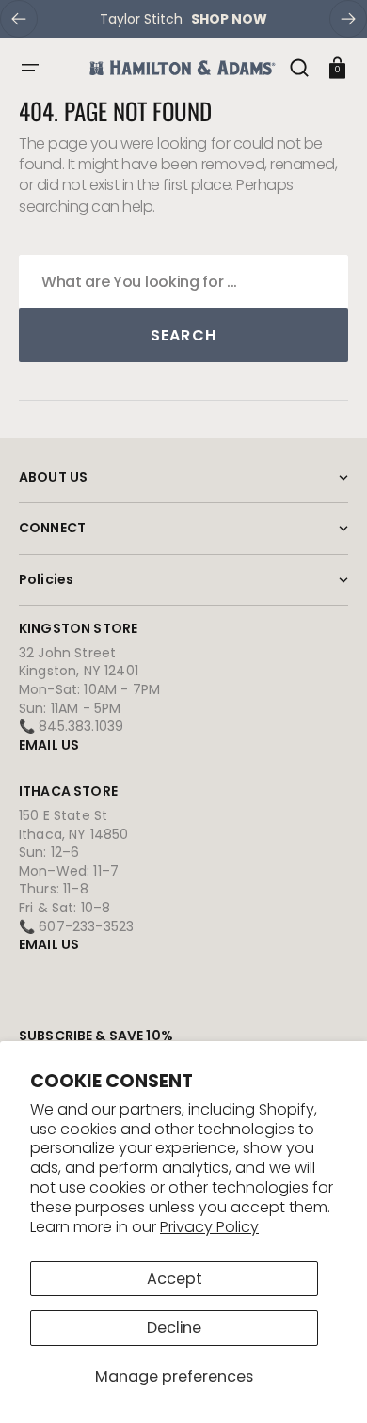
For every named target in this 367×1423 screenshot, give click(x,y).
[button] (30, 67)
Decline (174, 1327)
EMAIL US (49, 744)
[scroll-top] (327, 1383)
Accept (174, 1278)
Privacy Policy (209, 1227)
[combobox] (183, 281)
